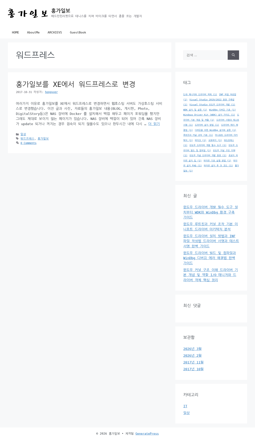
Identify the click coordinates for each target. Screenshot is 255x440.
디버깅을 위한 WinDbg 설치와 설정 (215, 130)
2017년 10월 (193, 369)
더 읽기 (154, 124)
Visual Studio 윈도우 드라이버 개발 (212, 104)
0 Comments (28, 143)
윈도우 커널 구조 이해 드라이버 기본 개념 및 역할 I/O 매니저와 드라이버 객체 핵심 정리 (210, 275)
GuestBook (78, 32)
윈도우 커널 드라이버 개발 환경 (208, 155)
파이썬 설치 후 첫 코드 (218, 165)
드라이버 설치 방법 (207, 125)
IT (185, 406)
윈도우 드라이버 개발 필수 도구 (208, 145)
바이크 (200, 140)
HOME (15, 32)
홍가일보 (60, 11)
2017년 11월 (193, 362)
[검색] (233, 55)
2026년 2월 (192, 356)
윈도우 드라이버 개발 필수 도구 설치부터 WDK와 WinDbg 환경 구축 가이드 (210, 212)
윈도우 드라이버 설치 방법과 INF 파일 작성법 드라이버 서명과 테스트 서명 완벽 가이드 (211, 241)
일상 (23, 134)
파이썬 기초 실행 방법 (217, 160)
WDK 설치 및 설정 (195, 110)
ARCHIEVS (55, 32)
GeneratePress (147, 433)
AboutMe (33, 32)
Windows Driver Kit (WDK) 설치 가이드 (209, 115)
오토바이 (215, 140)
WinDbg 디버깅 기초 (222, 110)
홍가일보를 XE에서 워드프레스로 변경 (75, 84)
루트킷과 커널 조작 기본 (198, 135)
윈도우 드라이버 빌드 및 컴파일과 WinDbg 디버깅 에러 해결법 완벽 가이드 (209, 258)
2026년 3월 (192, 349)
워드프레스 (27, 138)
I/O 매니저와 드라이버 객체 (200, 94)
